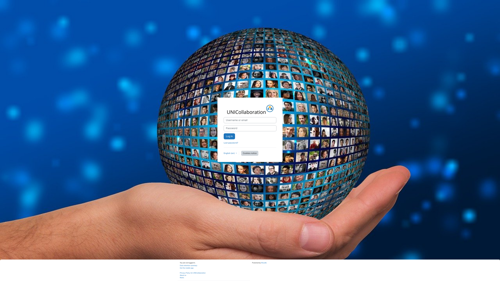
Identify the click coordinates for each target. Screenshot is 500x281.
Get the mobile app (186, 268)
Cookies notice (250, 153)
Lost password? (231, 143)
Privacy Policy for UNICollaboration (193, 273)
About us (183, 275)
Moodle (264, 263)
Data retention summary (188, 265)
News (182, 278)
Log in (229, 136)
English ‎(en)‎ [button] (229, 153)
